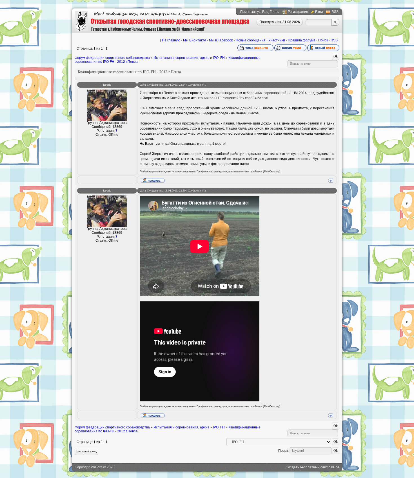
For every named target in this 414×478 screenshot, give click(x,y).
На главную (171, 40)
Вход (319, 12)
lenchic (107, 84)
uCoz (335, 467)
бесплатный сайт (314, 467)
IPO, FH (219, 58)
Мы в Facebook (221, 40)
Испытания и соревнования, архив (181, 58)
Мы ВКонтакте (194, 40)
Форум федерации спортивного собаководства (112, 58)
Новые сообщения (251, 40)
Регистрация (298, 12)
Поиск (323, 40)
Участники (276, 40)
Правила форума (301, 40)
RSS (335, 12)
